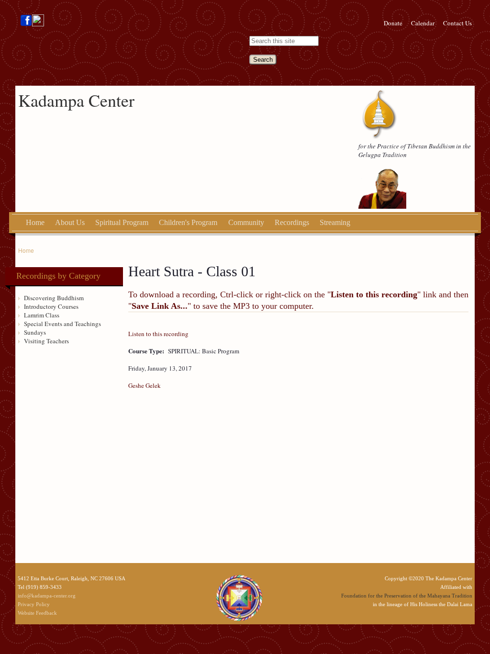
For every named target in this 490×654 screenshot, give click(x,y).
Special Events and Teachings (62, 323)
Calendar (422, 23)
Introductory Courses (51, 306)
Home (35, 222)
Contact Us (457, 23)
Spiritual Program (121, 222)
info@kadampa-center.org (47, 595)
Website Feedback (37, 613)
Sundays (35, 332)
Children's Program (188, 222)
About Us (70, 222)
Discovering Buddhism (54, 297)
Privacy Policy (34, 604)
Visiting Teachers (46, 341)
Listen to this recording (158, 333)
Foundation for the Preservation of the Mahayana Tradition (406, 595)
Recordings (292, 222)
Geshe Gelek (144, 385)
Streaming (335, 222)
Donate (393, 23)
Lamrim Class (41, 315)
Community (246, 222)
